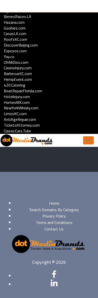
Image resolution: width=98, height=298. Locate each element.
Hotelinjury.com (17, 97)
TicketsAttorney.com (22, 125)
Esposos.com (15, 51)
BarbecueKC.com (18, 74)
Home (54, 203)
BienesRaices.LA (17, 17)
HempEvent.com (18, 79)
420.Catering (14, 85)
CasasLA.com (15, 34)
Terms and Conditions (54, 222)
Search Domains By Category (54, 210)
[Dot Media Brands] (26, 140)
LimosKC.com (15, 114)
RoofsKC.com (15, 39)
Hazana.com (14, 22)
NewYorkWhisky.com (21, 108)
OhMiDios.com (16, 62)
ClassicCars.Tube (17, 131)
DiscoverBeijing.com (21, 45)
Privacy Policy (54, 216)
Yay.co (9, 57)
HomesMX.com (17, 102)
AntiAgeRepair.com (20, 119)
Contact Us (54, 229)
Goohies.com (15, 28)
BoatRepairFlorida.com (23, 91)
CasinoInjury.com (18, 68)
